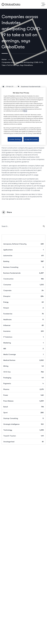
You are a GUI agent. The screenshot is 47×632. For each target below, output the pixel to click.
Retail (23, 407)
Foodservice (23, 314)
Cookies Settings (15, 139)
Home (4, 59)
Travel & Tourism (23, 436)
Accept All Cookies (31, 139)
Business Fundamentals (30, 86)
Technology (23, 430)
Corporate (23, 290)
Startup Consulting (23, 418)
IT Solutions (23, 337)
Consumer (23, 285)
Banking (23, 261)
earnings (36, 206)
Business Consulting (23, 267)
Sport (23, 413)
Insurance (23, 331)
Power (23, 395)
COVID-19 (25, 206)
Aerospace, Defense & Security (23, 244)
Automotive (23, 256)
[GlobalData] (11, 4)
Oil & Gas (23, 372)
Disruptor (23, 296)
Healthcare (23, 319)
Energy (23, 302)
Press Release (23, 401)
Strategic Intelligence (23, 424)
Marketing (23, 343)
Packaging (23, 378)
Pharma (23, 389)
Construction (23, 279)
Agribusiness (23, 250)
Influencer (23, 325)
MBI (23, 349)
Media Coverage (23, 354)
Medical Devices (23, 360)
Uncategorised (23, 442)
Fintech (23, 308)
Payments (23, 383)
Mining (23, 366)
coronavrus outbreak (10, 206)
